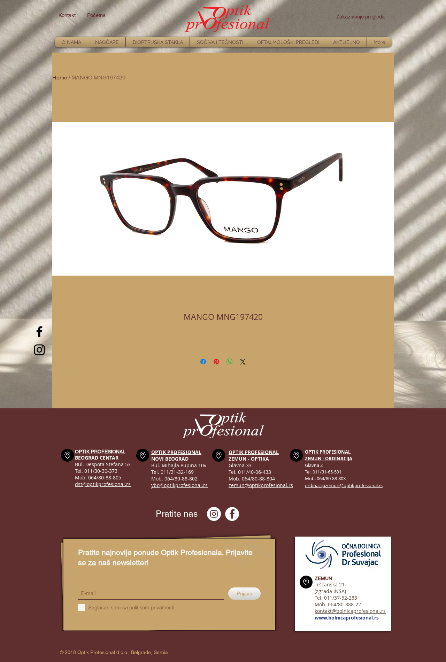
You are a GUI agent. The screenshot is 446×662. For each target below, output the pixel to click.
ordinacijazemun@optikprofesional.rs (344, 485)
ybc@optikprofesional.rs (179, 485)
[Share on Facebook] (203, 361)
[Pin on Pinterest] (216, 361)
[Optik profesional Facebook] (232, 514)
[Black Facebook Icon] (39, 331)
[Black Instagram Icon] (39, 349)
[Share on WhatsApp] (229, 361)
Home (59, 77)
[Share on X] (243, 361)
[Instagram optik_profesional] (214, 514)
